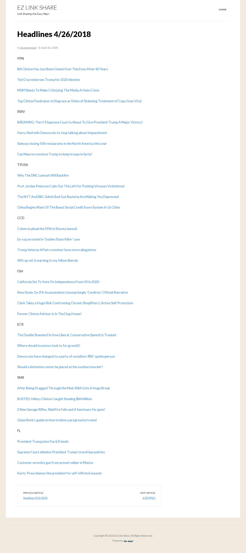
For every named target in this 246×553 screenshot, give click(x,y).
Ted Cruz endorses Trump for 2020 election (48, 80)
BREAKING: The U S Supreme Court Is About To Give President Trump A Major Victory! (80, 122)
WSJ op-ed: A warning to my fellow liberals (47, 260)
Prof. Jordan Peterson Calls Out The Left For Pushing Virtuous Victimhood (70, 186)
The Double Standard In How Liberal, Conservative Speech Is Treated (66, 335)
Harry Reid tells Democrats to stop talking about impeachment (62, 133)
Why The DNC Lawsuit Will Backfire (43, 175)
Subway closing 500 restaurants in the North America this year (62, 144)
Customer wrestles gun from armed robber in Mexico (55, 463)
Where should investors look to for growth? (48, 346)
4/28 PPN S (149, 497)
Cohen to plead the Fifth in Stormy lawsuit (47, 229)
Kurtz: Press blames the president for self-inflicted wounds (59, 473)
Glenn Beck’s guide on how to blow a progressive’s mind (57, 420)
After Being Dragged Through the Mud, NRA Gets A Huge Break (63, 388)
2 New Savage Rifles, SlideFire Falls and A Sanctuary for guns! (61, 409)
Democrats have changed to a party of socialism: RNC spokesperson (66, 356)
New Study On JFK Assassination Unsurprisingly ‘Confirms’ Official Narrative (72, 292)
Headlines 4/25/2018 (35, 497)
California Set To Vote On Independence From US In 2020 (58, 282)
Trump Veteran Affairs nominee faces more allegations (56, 250)
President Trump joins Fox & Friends (43, 441)
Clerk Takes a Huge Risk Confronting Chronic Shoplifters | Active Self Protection (75, 303)
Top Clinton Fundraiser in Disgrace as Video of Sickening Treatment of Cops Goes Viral (79, 101)
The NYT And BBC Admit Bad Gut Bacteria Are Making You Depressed (68, 197)
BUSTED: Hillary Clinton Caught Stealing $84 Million (54, 399)
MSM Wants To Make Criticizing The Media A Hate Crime (58, 90)
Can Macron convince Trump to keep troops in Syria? (54, 154)
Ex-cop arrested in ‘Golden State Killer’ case (48, 239)
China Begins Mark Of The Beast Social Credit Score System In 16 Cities (68, 207)
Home (222, 9)
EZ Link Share (37, 7)
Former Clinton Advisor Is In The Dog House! (49, 314)
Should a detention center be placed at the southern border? (60, 367)
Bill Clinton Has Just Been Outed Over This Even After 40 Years (62, 69)
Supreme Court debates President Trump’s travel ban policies (61, 452)
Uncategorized (28, 47)
